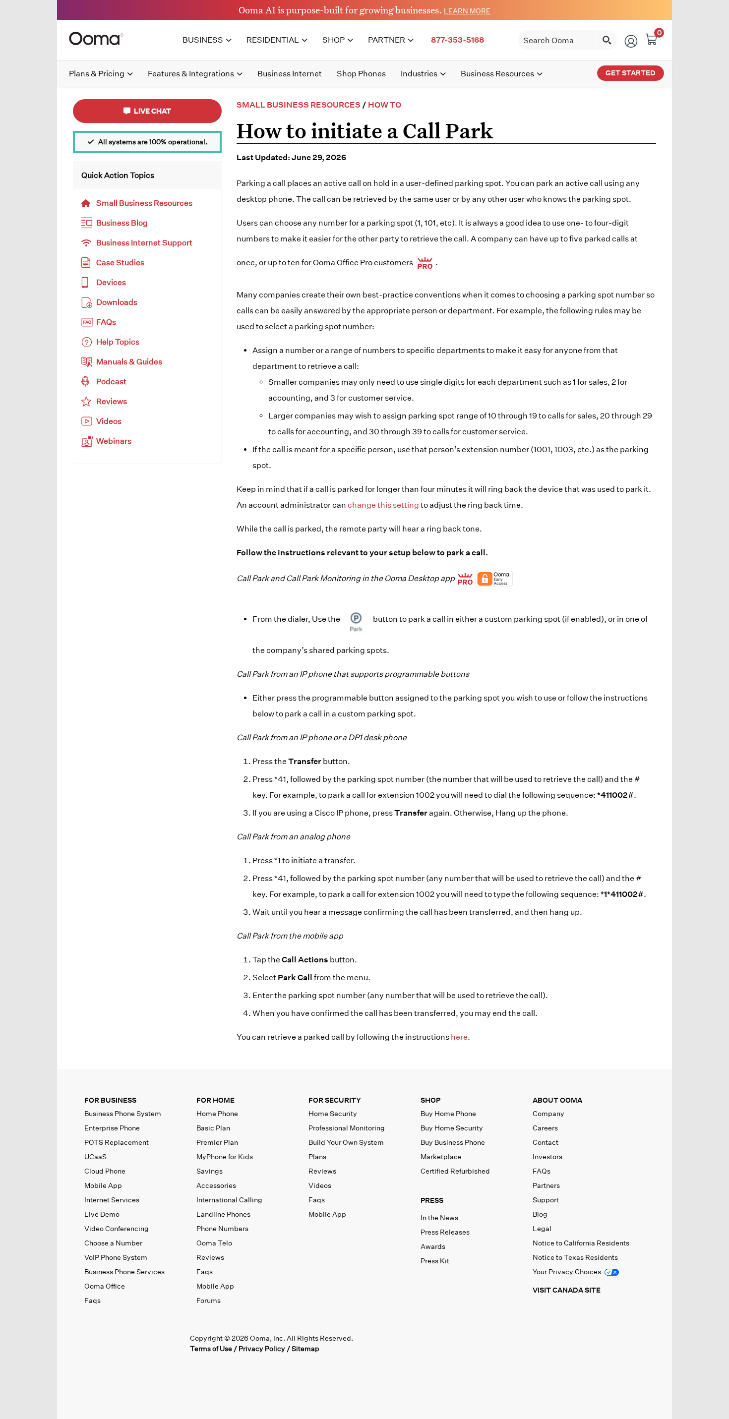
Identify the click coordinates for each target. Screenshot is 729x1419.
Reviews (111, 401)
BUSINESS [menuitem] (202, 40)
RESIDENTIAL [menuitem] (272, 40)
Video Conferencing (116, 1228)
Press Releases (445, 1232)
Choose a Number (113, 1243)
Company (548, 1113)
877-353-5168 (457, 40)
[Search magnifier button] (607, 40)
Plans (317, 1156)
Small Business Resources (144, 203)
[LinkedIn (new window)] (133, 1342)
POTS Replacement (116, 1142)
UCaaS (95, 1156)
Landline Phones (223, 1214)
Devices (111, 282)
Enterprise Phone (112, 1127)
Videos (109, 421)
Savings (209, 1171)
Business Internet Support (144, 242)
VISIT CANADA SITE (567, 1290)
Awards (433, 1246)
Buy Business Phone (453, 1142)
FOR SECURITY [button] (334, 1100)
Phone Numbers (222, 1228)
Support (546, 1199)
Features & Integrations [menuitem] (191, 73)
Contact (545, 1142)
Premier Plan (217, 1142)
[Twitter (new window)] (113, 1342)
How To (384, 105)
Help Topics (117, 342)
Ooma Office (104, 1286)
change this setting (383, 505)
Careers (545, 1127)
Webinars (113, 441)
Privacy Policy (262, 1348)
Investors (547, 1156)
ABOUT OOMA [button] (557, 1100)
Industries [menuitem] (419, 73)
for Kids (224, 1156)
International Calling (229, 1199)
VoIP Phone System (115, 1257)
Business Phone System (122, 1113)
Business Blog (122, 223)
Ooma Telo (214, 1243)
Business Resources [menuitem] (497, 73)
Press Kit (435, 1260)
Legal (542, 1228)
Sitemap (305, 1348)
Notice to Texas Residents (575, 1257)
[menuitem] (457, 40)
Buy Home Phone (448, 1113)
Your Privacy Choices (568, 1271)
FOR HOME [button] (215, 1100)
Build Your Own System (346, 1142)
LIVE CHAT (151, 111)
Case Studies (120, 262)
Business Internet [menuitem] (289, 73)
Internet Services (111, 1199)
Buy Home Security (452, 1127)
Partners (546, 1185)
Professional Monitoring (346, 1127)
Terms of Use (211, 1348)
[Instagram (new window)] (174, 1342)
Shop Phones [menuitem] (361, 73)
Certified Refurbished (455, 1171)
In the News (439, 1217)
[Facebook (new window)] (92, 1342)
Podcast (111, 381)
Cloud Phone (104, 1171)
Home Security (332, 1113)
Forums (208, 1300)
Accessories (216, 1185)
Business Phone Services (124, 1271)
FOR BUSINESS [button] (110, 1100)
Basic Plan (213, 1127)
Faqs (92, 1300)
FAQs (106, 322)
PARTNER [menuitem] (386, 40)
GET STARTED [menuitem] (631, 72)
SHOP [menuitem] (333, 40)
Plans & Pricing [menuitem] (96, 73)
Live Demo (102, 1214)
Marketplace (441, 1156)
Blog (540, 1214)
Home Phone (217, 1113)
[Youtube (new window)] (153, 1342)
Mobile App (103, 1185)
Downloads (116, 302)
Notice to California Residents (581, 1243)
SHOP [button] (430, 1100)
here (459, 1037)
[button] (475, 1202)
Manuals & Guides (129, 361)
